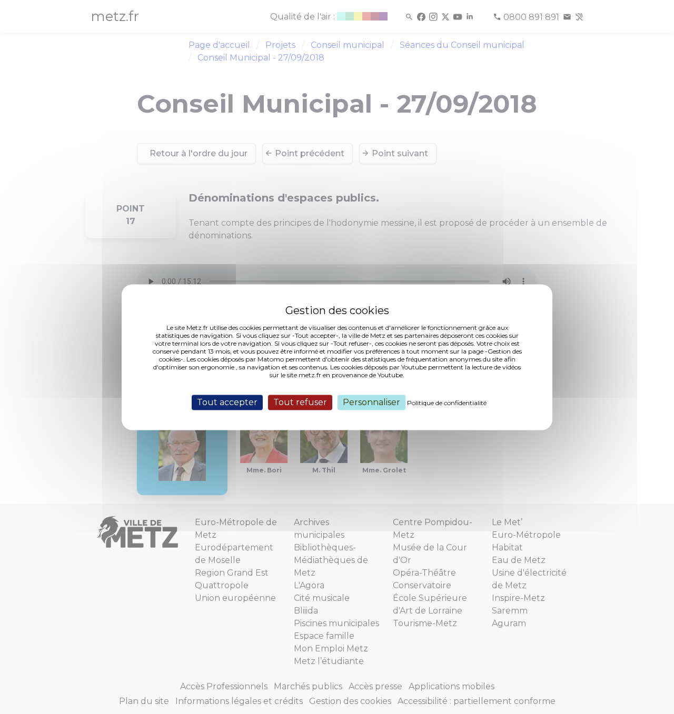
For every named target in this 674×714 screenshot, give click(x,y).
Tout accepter (227, 402)
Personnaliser (371, 402)
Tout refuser (300, 402)
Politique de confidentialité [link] (447, 403)
